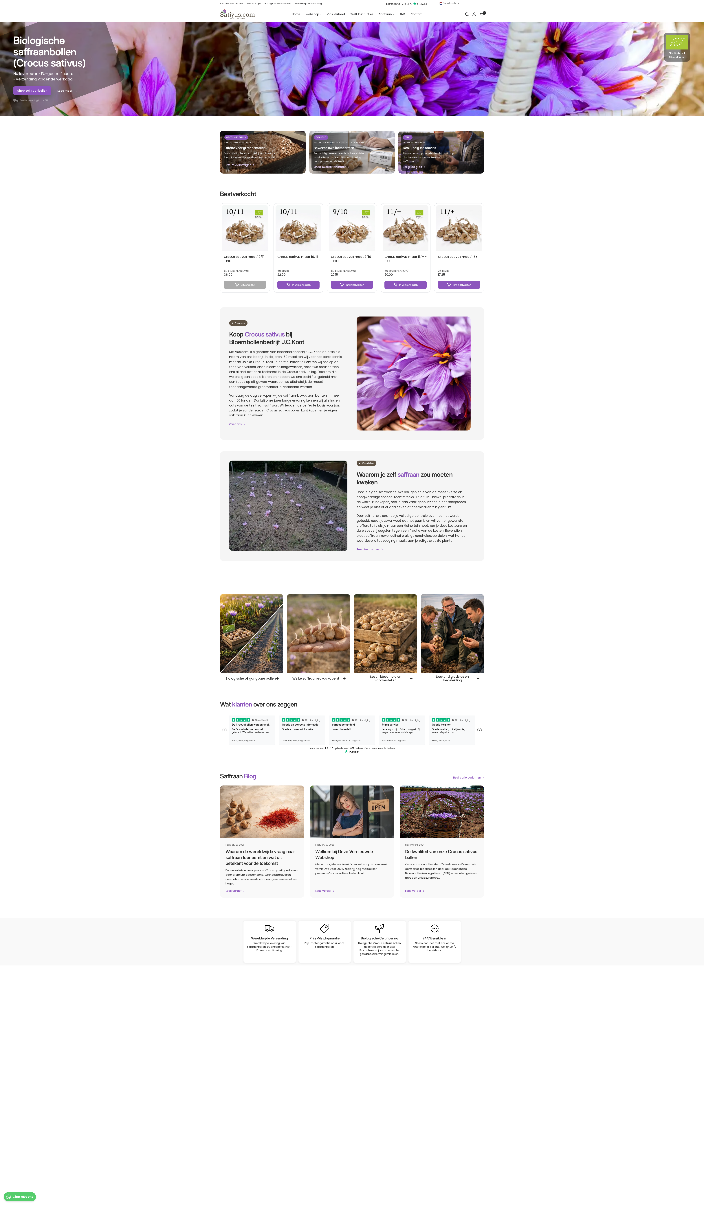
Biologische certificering (278, 3)
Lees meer (64, 91)
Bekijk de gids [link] (412, 167)
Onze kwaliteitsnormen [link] (330, 167)
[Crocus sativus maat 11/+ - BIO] (405, 228)
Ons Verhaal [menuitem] (336, 14)
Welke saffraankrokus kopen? (316, 678)
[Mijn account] (474, 14)
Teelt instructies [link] (368, 549)
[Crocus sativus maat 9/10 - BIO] (352, 228)
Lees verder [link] (233, 890)
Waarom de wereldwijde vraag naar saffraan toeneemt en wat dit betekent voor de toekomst (260, 857)
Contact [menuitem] (416, 14)
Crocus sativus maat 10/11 (297, 257)
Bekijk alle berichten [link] (467, 777)
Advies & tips (254, 3)
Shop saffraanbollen (32, 91)
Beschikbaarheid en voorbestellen (385, 678)
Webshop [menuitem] (312, 14)
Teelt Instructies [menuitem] (361, 14)
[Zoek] (467, 14)
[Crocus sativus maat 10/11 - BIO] (245, 228)
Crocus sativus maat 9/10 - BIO (351, 259)
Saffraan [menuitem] (385, 14)
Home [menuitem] (296, 14)
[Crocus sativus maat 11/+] (459, 228)
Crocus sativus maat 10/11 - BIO (244, 259)
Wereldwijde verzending (308, 3)
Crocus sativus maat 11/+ (458, 257)
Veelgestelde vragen (231, 3)
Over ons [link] (235, 424)
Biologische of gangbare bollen (250, 678)
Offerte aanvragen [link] (237, 165)
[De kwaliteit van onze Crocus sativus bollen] (442, 811)
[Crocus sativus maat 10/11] (298, 228)
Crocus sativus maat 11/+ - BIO (405, 259)
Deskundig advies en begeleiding (452, 678)
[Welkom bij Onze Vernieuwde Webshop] (352, 811)
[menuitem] (232, 3)
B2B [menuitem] (402, 14)
